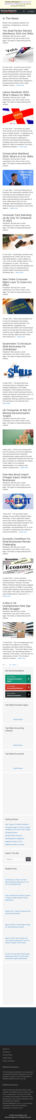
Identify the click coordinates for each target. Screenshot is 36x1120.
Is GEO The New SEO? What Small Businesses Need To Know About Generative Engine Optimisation (17, 956)
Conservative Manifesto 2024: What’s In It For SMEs (18, 155)
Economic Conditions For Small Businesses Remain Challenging (17, 541)
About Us (6, 1049)
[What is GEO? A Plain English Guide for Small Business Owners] (18, 921)
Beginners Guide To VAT (13, 841)
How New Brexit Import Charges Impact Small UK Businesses (17, 477)
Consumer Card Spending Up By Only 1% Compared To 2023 (17, 218)
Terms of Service (8, 1061)
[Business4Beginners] (9, 11)
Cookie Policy (7, 1058)
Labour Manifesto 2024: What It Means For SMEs (16, 93)
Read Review (18, 719)
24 (10, 665)
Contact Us (6, 1052)
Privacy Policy (7, 1055)
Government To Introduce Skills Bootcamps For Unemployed (17, 346)
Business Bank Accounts (13, 835)
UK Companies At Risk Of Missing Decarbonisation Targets (17, 413)
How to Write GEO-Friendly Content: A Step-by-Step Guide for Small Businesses (18, 898)
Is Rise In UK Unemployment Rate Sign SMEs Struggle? (17, 606)
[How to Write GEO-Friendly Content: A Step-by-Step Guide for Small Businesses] (18, 892)
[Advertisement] (18, 794)
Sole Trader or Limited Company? (17, 824)
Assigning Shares (11, 832)
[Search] (28, 859)
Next (15, 665)
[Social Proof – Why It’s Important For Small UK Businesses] (18, 907)
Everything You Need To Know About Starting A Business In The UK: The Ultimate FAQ (17, 882)
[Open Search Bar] (23, 11)
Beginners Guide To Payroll (14, 844)
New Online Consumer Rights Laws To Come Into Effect (17, 282)
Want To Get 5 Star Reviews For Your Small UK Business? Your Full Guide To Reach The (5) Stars (17, 940)
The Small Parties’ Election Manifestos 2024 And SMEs (18, 32)
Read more (20, 85)
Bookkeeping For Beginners (14, 838)
